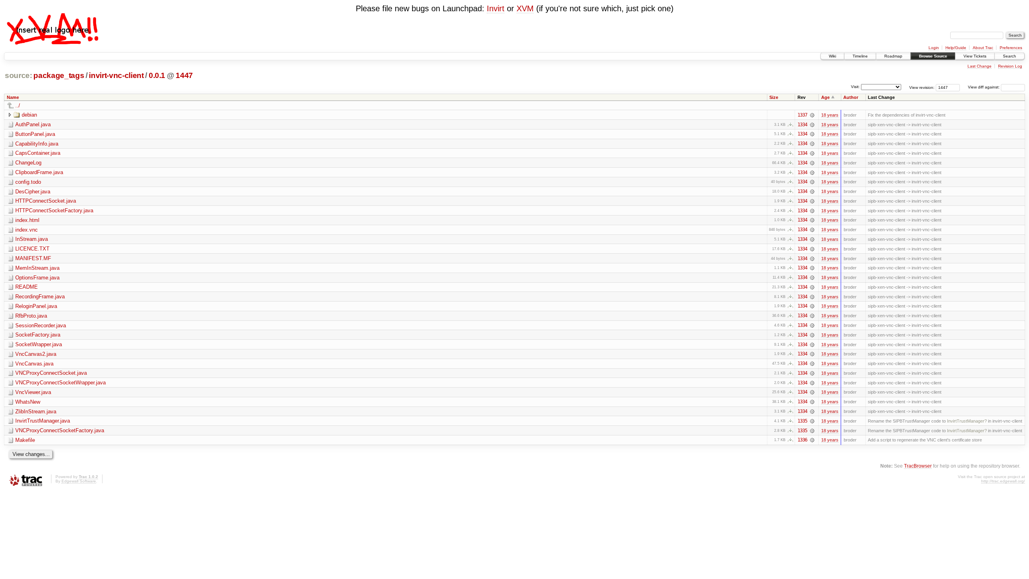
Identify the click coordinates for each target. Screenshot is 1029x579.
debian (29, 115)
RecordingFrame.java (40, 297)
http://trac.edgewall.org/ (1003, 481)
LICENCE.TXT (32, 249)
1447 (184, 75)
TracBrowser (918, 465)
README (26, 287)
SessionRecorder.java (40, 325)
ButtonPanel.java (35, 134)
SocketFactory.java (37, 335)
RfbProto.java (31, 316)
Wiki (832, 56)
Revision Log (1010, 66)
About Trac (983, 47)
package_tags (58, 75)
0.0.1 (157, 75)
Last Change (980, 66)
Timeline (860, 56)
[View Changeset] (812, 115)
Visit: (855, 86)
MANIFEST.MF (33, 258)
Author (850, 97)
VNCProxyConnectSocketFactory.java (59, 430)
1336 (802, 440)
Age (825, 97)
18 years (829, 115)
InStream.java (31, 239)
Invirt (495, 8)
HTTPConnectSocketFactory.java (54, 210)
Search (1009, 56)
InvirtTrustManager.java (42, 421)
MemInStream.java (37, 268)
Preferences (1011, 47)
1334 (802, 124)
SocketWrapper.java (38, 344)
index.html (27, 220)
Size (773, 97)
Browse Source (933, 56)
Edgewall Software (78, 481)
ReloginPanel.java (36, 306)
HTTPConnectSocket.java (45, 201)
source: (18, 75)
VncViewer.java (33, 392)
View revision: (922, 87)
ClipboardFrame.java (39, 172)
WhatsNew (27, 402)
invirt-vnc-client (116, 75)
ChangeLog (28, 163)
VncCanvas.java (34, 364)
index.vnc (26, 230)
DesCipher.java (32, 192)
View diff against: (984, 87)
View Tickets (974, 56)
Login (934, 47)
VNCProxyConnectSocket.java (51, 373)
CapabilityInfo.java (36, 144)
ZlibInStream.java (35, 412)
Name (13, 97)
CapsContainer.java (37, 153)
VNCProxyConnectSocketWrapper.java (60, 383)
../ (17, 106)
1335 (802, 421)
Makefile (25, 440)
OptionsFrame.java (37, 278)
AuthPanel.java (33, 124)
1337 (802, 115)
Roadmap (893, 56)
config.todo (28, 182)
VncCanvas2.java (35, 354)
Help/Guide (955, 47)
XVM (525, 8)
